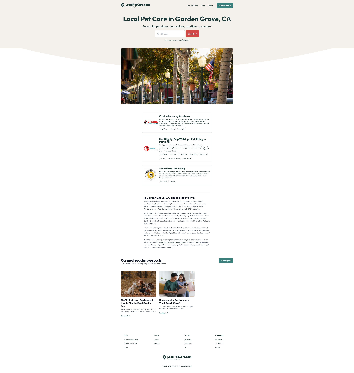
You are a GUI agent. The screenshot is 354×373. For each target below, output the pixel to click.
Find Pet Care (192, 5)
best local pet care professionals (172, 242)
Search (191, 33)
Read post (124, 316)
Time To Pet (219, 343)
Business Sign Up (224, 5)
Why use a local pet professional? (177, 40)
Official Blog (219, 339)
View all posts (226, 261)
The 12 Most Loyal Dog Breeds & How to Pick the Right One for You (137, 303)
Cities (126, 347)
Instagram (188, 343)
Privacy (156, 343)
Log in (210, 5)
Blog (203, 5)
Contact (218, 347)
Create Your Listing (130, 343)
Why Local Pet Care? (131, 339)
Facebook (188, 339)
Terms (156, 339)
